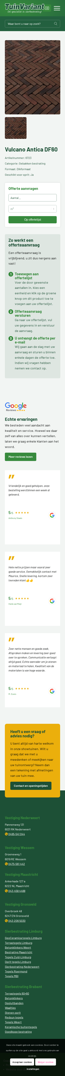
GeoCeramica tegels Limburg (23, 938)
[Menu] (55, 8)
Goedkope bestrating (18, 1031)
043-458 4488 (16, 890)
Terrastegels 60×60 (17, 993)
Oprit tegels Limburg (18, 961)
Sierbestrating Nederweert (22, 966)
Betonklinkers (14, 998)
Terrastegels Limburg (18, 942)
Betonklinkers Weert (18, 947)
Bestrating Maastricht (18, 952)
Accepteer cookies (22, 1062)
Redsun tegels (14, 1017)
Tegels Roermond (16, 971)
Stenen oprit (13, 1012)
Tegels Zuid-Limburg (18, 957)
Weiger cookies (46, 1062)
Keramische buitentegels (21, 1027)
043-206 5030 (16, 920)
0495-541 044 (16, 834)
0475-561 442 (16, 864)
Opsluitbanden (14, 1003)
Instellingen (33, 1069)
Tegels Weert (13, 1022)
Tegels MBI (11, 976)
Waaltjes (10, 1007)
